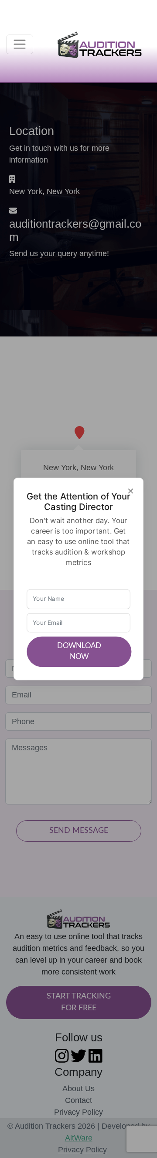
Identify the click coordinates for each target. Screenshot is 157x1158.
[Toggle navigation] (20, 44)
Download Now (79, 651)
